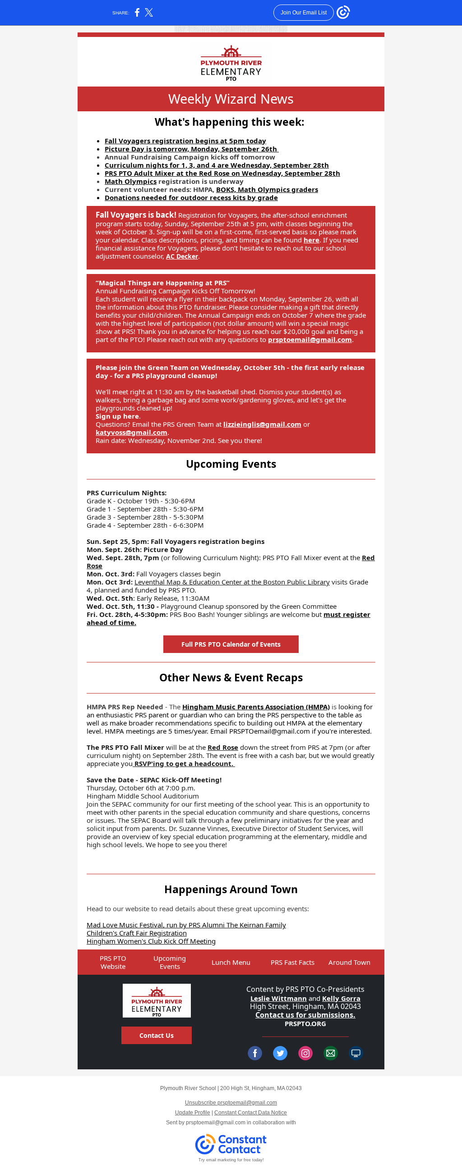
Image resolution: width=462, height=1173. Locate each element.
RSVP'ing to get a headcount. (184, 763)
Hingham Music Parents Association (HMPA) (256, 706)
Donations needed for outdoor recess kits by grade (191, 197)
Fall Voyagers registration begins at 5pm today (185, 140)
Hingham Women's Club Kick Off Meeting (151, 940)
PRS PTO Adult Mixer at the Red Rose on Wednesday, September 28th (222, 173)
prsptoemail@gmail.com (310, 339)
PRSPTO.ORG (305, 1023)
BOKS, (227, 189)
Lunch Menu (231, 962)
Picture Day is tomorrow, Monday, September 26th (192, 148)
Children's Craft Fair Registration (137, 932)
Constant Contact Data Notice (250, 1112)
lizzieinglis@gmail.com (262, 424)
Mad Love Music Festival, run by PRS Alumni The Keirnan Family (186, 924)
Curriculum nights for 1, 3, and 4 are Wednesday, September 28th (217, 164)
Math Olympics (131, 181)
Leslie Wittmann (278, 998)
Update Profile (192, 1112)
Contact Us (156, 1035)
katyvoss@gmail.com (131, 432)
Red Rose (223, 747)
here (311, 239)
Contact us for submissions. (305, 1015)
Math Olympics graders (278, 189)
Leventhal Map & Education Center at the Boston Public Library (232, 581)
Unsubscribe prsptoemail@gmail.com (231, 1103)
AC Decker (182, 256)
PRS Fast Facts (292, 962)
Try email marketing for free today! (231, 1160)
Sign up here (117, 415)
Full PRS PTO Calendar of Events (231, 644)
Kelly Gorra (341, 998)
